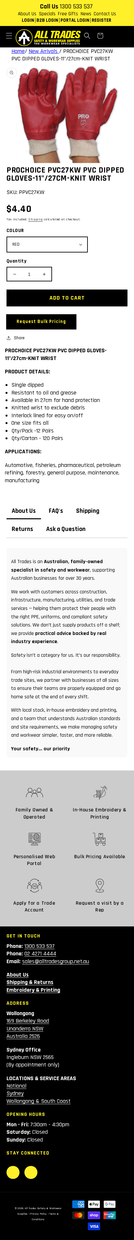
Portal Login (74, 20)
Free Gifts (68, 14)
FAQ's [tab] (56, 511)
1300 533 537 (76, 6)
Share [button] (19, 338)
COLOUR (15, 230)
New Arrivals (44, 51)
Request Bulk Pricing (41, 321)
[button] (9, 35)
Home (18, 51)
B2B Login (47, 20)
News (86, 14)
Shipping (35, 219)
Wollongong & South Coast (39, 1101)
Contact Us (105, 14)
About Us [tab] (24, 511)
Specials (47, 14)
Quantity (16, 261)
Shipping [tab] (88, 511)
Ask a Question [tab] (66, 529)
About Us (27, 14)
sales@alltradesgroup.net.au (55, 961)
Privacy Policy (38, 1214)
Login (28, 20)
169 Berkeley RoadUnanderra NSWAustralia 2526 (28, 1028)
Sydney (15, 1093)
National (16, 1086)
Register (101, 20)
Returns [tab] (22, 529)
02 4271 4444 (40, 953)
